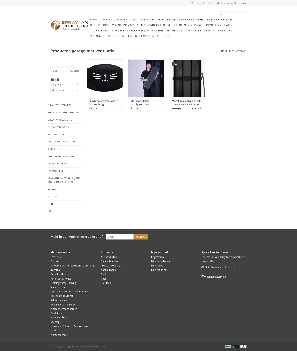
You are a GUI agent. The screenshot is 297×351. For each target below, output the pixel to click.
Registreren (157, 257)
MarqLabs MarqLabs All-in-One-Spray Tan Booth (186, 102)
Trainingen (193, 30)
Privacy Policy (58, 317)
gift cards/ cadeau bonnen (153, 36)
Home (93, 19)
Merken (127, 36)
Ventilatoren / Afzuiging (184, 25)
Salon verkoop (99, 25)
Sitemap (55, 322)
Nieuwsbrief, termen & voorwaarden (71, 326)
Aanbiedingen (108, 269)
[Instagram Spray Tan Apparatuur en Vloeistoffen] (243, 236)
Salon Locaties (59, 300)
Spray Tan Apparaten (113, 19)
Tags (231, 51)
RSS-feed (106, 283)
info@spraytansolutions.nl (220, 267)
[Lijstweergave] (57, 79)
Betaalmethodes (60, 274)
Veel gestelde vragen (62, 295)
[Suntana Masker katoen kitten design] (105, 78)
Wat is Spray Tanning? (63, 304)
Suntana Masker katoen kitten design (103, 102)
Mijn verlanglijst (159, 269)
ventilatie (241, 51)
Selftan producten (220, 19)
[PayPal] (228, 346)
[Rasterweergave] (53, 79)
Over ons (56, 257)
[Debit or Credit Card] (235, 346)
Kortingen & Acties (61, 278)
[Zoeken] (221, 14)
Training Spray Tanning (63, 283)
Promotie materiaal (217, 25)
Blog (116, 36)
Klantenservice (59, 334)
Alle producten (109, 257)
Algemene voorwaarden (64, 308)
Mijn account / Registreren (233, 3)
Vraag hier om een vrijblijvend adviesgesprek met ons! (147, 30)
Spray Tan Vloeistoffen (188, 19)
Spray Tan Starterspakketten (150, 19)
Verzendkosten (59, 287)
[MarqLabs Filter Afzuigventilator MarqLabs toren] (146, 78)
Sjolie (222, 30)
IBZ (230, 30)
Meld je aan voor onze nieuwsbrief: (77, 236)
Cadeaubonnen (99, 36)
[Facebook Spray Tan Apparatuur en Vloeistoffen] (237, 236)
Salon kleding (99, 30)
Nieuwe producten (111, 265)
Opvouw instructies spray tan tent (69, 291)
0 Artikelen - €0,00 (204, 3)
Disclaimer (56, 313)
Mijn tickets (157, 265)
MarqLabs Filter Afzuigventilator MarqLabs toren (141, 102)
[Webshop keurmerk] (224, 277)
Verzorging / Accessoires (128, 25)
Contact (55, 261)
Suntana (209, 30)
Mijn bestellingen (160, 261)
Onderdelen (156, 25)
